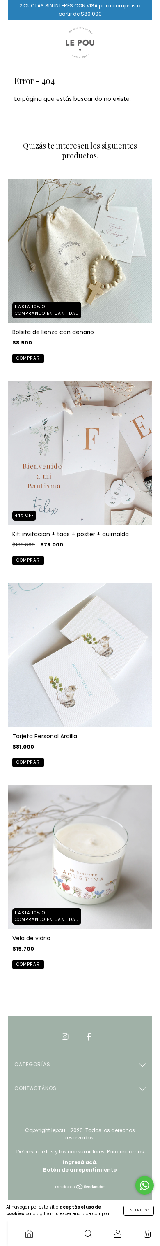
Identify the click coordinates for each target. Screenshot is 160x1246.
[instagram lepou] (66, 1036)
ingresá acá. (80, 1162)
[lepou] (29, 1233)
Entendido (138, 1210)
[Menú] (58, 1233)
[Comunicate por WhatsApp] (144, 1185)
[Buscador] (88, 1233)
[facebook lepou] (89, 1036)
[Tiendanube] (80, 1187)
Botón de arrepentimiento (80, 1169)
